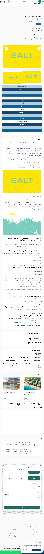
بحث (20, 546)
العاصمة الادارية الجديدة (34, 529)
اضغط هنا (27, 546)
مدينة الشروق (36, 537)
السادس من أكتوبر (35, 531)
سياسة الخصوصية (16, 548)
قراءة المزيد (15, 453)
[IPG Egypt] (6, 1)
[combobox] (6, 494)
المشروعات (35, 5)
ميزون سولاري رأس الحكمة (9, 392)
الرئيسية (40, 5)
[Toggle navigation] (42, 1)
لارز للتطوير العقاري (12, 535)
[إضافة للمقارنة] (26, 38)
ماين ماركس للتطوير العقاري (11, 530)
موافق (36, 549)
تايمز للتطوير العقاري (12, 538)
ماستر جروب (13, 526)
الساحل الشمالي (14, 199)
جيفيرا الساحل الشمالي (32, 155)
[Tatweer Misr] (37, 445)
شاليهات (36, 338)
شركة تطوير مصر (34, 298)
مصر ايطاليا (17, 378)
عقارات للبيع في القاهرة (34, 535)
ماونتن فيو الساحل (19, 202)
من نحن (12, 546)
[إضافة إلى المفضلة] (33, 38)
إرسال (22, 507)
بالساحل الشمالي (19, 148)
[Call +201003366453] (41, 1)
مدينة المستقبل (35, 534)
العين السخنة (36, 532)
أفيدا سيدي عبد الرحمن (29, 392)
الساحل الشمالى (29, 5)
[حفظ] (30, 38)
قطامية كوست (26, 202)
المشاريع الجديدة (7, 548)
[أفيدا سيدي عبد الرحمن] (39, 404)
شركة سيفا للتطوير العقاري (35, 378)
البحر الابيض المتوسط (30, 150)
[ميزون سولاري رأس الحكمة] (18, 404)
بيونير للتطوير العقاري (12, 532)
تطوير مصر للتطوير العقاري (30, 142)
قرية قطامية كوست (16, 153)
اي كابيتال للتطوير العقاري (11, 536)
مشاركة (38, 38)
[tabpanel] (11, 391)
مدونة (17, 546)
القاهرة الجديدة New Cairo (34, 526)
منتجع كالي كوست (7, 153)
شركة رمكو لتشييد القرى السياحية (12, 529)
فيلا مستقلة (35, 342)
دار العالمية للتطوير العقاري (11, 533)
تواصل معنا (8, 546)
